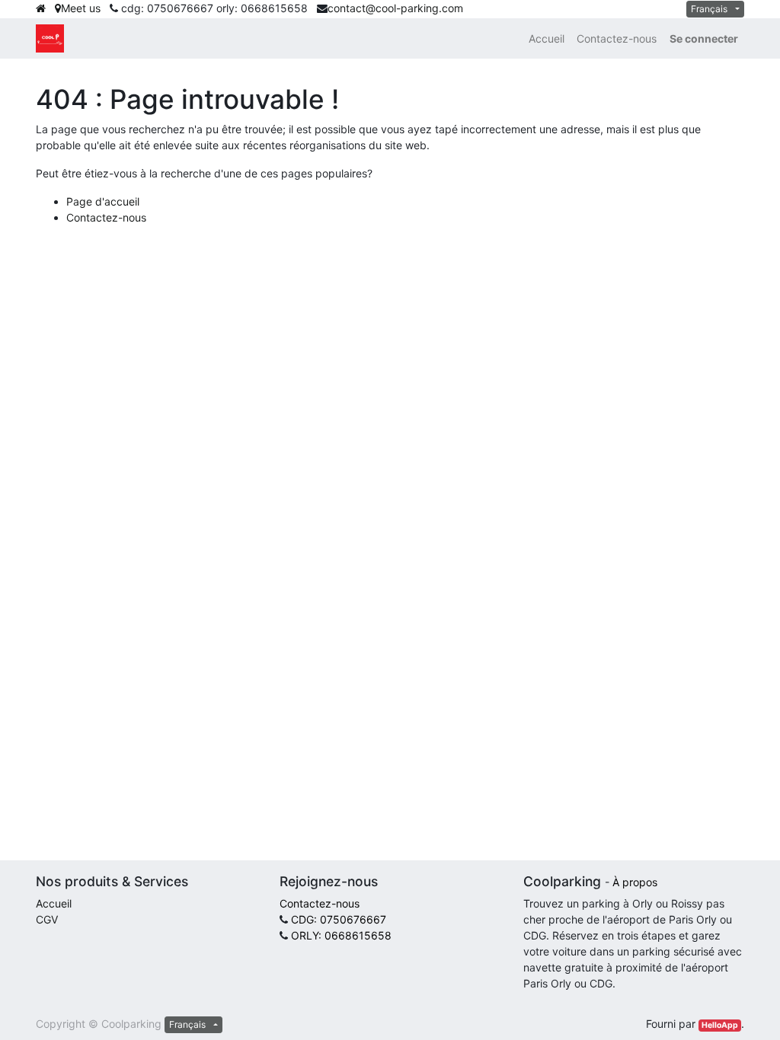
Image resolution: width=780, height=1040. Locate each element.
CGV (47, 919)
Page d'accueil (102, 201)
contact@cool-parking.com (395, 8)
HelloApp (720, 1025)
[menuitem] (547, 38)
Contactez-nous (106, 217)
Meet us (81, 8)
